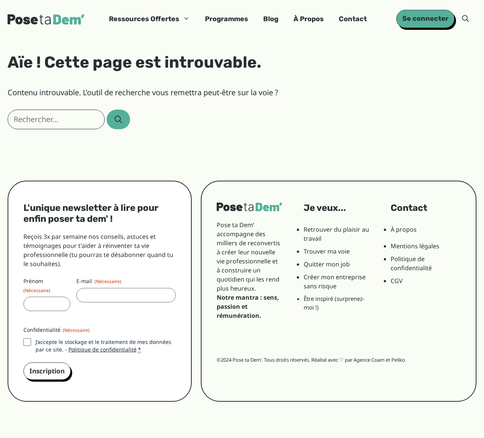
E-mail (98, 281)
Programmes (226, 19)
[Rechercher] (118, 119)
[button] (465, 19)
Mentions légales (415, 246)
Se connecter (425, 18)
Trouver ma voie (327, 251)
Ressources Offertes (144, 19)
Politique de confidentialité (102, 349)
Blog (270, 19)
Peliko (398, 359)
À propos (404, 229)
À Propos (308, 19)
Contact (353, 19)
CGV (397, 281)
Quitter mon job (327, 264)
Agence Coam (369, 359)
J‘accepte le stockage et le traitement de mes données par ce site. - (103, 345)
